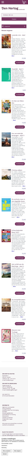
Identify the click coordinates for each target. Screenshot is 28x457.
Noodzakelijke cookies (7, 443)
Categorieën (7, 26)
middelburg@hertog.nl (11, 390)
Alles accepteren (6, 450)
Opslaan (5, 454)
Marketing (4, 447)
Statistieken (4, 445)
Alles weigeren (17, 450)
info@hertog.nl (9, 380)
